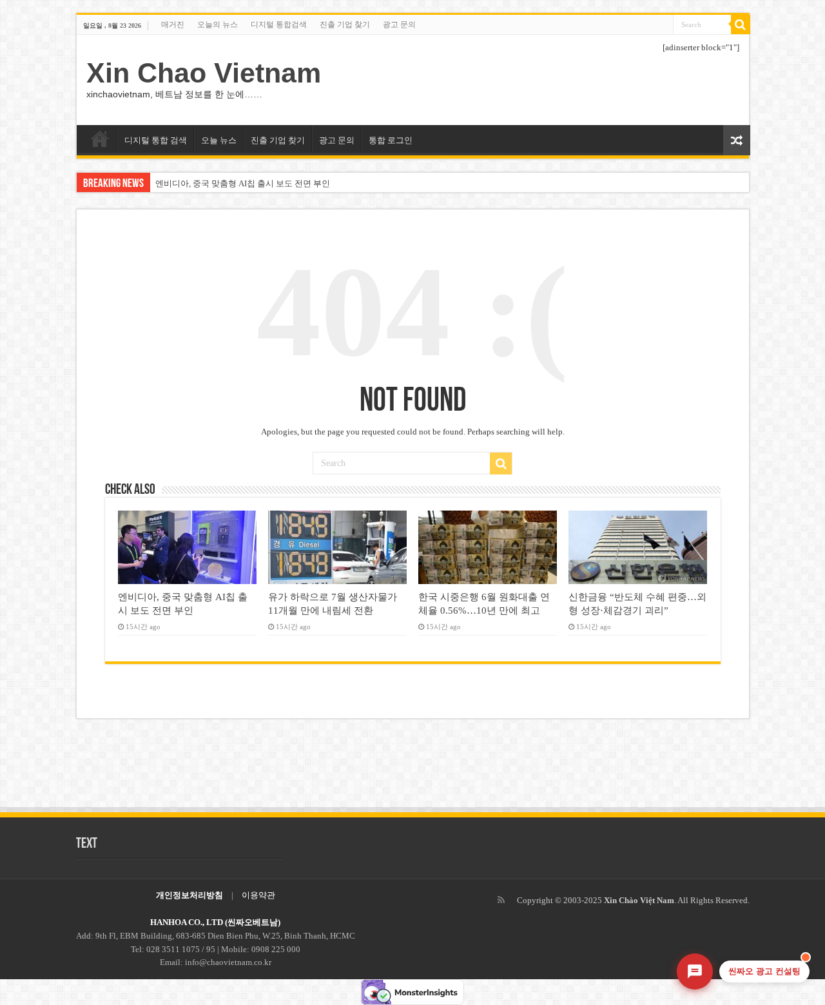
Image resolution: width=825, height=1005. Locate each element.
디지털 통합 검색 (155, 140)
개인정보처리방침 (189, 895)
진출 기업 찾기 (345, 24)
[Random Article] (736, 140)
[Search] (740, 24)
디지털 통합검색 (279, 24)
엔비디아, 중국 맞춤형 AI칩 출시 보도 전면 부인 (242, 183)
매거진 (172, 24)
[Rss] (501, 900)
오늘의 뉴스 (217, 24)
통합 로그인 (390, 140)
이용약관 (258, 895)
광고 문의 (399, 24)
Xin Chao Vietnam (203, 72)
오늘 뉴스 (219, 140)
